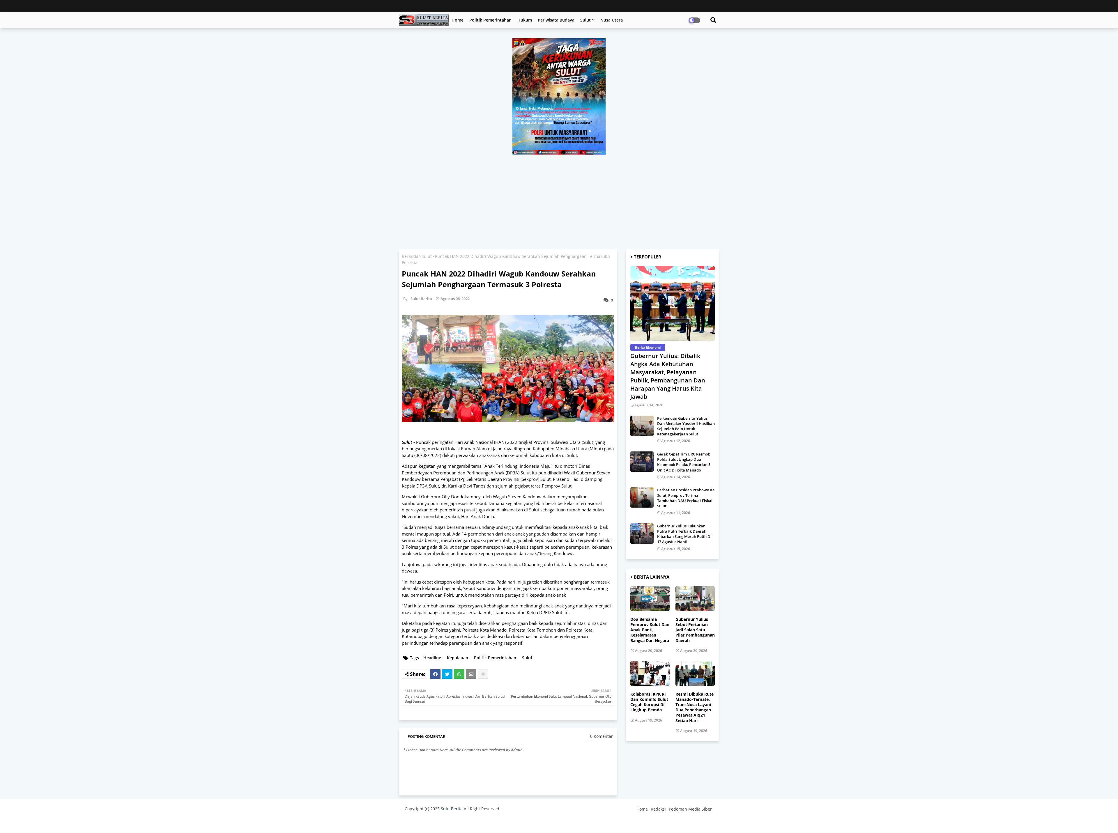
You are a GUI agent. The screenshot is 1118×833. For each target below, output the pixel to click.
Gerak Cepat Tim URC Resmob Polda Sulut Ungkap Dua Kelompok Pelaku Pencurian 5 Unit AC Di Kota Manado (683, 462)
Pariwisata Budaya (556, 20)
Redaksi (658, 809)
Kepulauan (457, 657)
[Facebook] (435, 674)
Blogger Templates (446, 822)
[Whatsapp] (459, 674)
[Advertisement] (559, 198)
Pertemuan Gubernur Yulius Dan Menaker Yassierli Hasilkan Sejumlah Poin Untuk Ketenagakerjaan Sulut (686, 426)
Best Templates (513, 822)
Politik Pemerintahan (490, 20)
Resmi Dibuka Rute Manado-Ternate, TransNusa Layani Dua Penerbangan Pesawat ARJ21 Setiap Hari (694, 707)
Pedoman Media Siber (690, 809)
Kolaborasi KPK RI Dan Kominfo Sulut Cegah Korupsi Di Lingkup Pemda (649, 702)
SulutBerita (452, 808)
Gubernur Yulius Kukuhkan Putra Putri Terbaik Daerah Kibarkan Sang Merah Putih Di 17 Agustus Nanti (684, 534)
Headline (432, 657)
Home (458, 20)
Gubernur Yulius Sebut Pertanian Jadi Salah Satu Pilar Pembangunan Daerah (695, 630)
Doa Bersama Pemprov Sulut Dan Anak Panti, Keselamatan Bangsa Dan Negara (649, 630)
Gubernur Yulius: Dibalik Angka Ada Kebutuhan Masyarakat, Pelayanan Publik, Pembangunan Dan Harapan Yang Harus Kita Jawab (667, 376)
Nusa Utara (611, 20)
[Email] (471, 674)
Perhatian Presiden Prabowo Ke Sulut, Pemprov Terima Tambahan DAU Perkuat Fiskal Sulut (685, 497)
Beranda (410, 256)
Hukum (524, 20)
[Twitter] (447, 674)
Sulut (585, 20)
